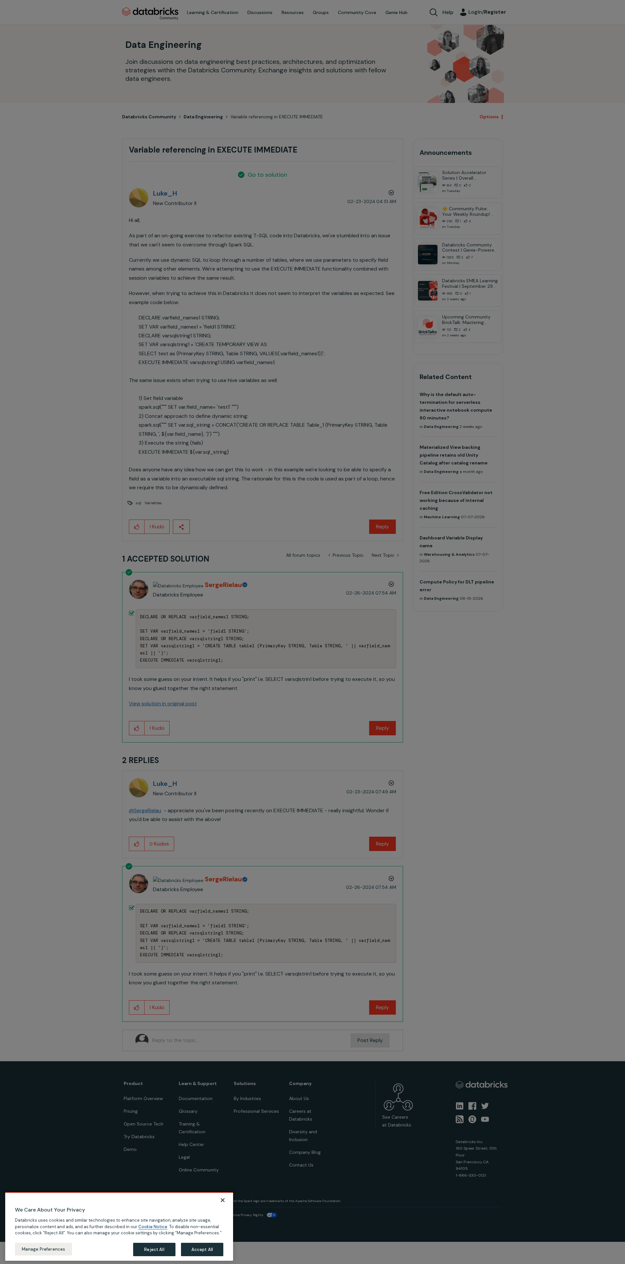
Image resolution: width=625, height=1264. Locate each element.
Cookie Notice (152, 1226)
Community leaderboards (281, 619)
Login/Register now (279, 666)
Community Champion (368, 619)
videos (318, 642)
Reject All (154, 1249)
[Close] (222, 1200)
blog (298, 642)
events (279, 627)
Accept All (202, 1249)
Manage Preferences (43, 1249)
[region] (119, 1226)
